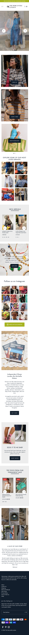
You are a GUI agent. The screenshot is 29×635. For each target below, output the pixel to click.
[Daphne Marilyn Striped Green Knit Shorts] (7, 485)
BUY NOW (14, 413)
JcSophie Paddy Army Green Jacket (7, 231)
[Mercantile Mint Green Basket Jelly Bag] (21, 485)
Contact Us (3, 586)
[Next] (25, 31)
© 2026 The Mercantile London (8, 630)
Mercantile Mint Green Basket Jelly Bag (21, 495)
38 (6, 237)
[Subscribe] (26, 612)
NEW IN (14, 82)
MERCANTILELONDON (15, 324)
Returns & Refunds (5, 589)
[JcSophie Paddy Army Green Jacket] (7, 222)
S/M (3, 501)
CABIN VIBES (14, 117)
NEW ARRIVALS (15, 209)
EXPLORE (14, 37)
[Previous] (4, 31)
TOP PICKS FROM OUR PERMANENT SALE (15, 471)
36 (4, 237)
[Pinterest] (6, 627)
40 (8, 237)
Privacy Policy (4, 593)
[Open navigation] (2, 6)
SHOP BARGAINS (14, 141)
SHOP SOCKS (15, 458)
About (2, 585)
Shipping (3, 588)
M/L (6, 501)
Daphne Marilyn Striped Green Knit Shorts (6, 496)
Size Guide (4, 591)
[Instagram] (9, 627)
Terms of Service (5, 594)
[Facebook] (3, 627)
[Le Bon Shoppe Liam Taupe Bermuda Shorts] (21, 222)
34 (2, 237)
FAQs (2, 596)
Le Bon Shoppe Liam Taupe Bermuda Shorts (21, 231)
